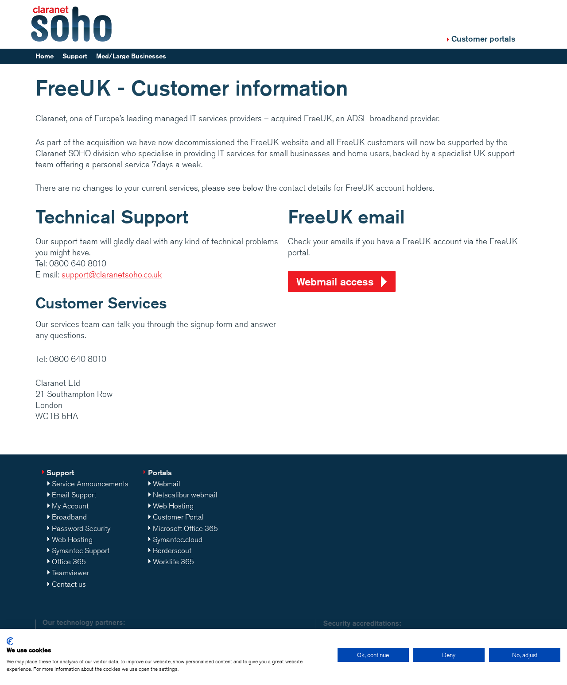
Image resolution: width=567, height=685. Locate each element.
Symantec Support (80, 550)
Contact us (69, 584)
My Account (70, 505)
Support (74, 56)
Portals (160, 472)
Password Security (81, 528)
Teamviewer (70, 572)
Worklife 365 (173, 561)
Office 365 (69, 561)
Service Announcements (90, 483)
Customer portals (483, 38)
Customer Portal (178, 516)
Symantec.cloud (177, 539)
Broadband (69, 516)
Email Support (74, 494)
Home (44, 56)
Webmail (166, 483)
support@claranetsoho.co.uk (112, 274)
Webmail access (335, 281)
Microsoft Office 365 (185, 528)
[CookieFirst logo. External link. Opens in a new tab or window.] (10, 641)
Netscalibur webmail (185, 494)
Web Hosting (72, 539)
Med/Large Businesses (131, 56)
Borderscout (172, 550)
